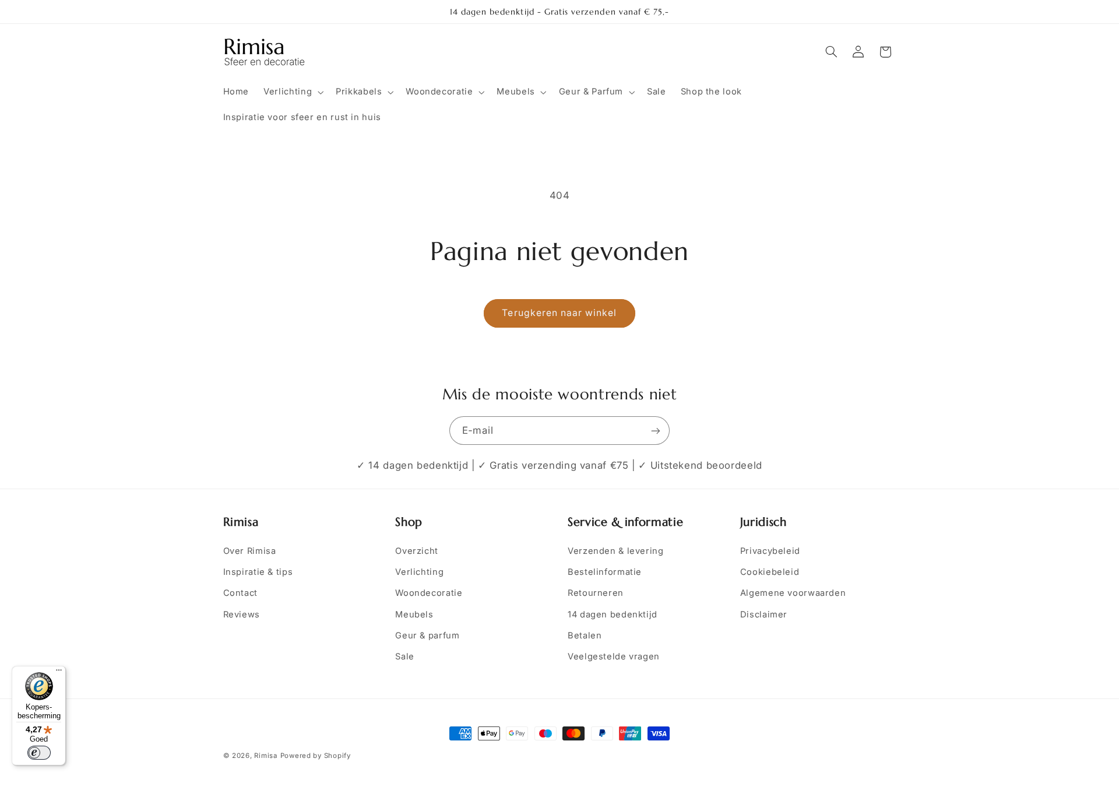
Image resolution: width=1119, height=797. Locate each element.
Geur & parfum (427, 635)
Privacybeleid (770, 551)
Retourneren (596, 593)
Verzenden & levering (616, 551)
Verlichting (419, 572)
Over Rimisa (249, 551)
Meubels (414, 614)
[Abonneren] (655, 430)
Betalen (584, 635)
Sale (404, 656)
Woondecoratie (428, 593)
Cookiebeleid (770, 572)
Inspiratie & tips (258, 572)
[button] (292, 92)
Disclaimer (763, 614)
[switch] (39, 753)
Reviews (241, 614)
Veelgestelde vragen (614, 656)
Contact (240, 593)
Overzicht (416, 551)
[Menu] (59, 673)
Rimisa (265, 756)
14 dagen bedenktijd (612, 614)
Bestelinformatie (605, 572)
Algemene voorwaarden (793, 593)
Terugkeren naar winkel (559, 312)
